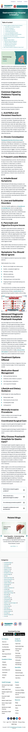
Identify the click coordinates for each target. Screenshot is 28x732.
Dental (5, 566)
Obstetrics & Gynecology (18, 656)
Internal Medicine (8, 591)
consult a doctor (17, 291)
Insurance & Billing (19, 690)
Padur (3, 677)
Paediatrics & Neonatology (18, 663)
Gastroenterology (8, 577)
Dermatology (7, 567)
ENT (5, 576)
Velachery (4, 664)
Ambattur (4, 675)
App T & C (9, 722)
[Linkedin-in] (17, 718)
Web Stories (18, 705)
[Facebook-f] (8, 718)
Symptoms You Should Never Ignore (11, 35)
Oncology (6, 596)
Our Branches (5, 647)
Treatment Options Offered (9, 39)
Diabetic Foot (7, 569)
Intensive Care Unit (19, 675)
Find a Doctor (5, 644)
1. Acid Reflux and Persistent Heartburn (12, 27)
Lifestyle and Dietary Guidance (10, 42)
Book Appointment (6, 653)
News (16, 708)
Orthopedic (18, 660)
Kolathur (4, 667)
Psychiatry (6, 604)
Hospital (6, 586)
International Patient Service (19, 693)
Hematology (6, 584)
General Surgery (19, 672)
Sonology (6, 612)
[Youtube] (19, 718)
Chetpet (4, 662)
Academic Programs (20, 697)
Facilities (4, 656)
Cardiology (6, 564)
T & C (4, 722)
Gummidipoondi (6, 669)
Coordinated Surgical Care (9, 45)
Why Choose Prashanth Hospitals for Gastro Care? (14, 47)
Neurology (6, 594)
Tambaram (4, 672)
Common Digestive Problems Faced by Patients (13, 25)
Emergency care (7, 572)
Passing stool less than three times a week (12, 140)
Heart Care (17, 643)
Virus (5, 616)
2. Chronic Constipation (9, 28)
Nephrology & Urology (18, 649)
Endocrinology (7, 574)
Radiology (6, 607)
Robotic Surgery (7, 611)
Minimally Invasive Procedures (10, 44)
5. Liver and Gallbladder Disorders (11, 32)
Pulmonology (7, 606)
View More (17, 677)
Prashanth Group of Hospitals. (16, 727)
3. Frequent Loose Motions (9, 29)
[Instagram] (11, 718)
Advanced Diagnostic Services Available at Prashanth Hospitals (14, 38)
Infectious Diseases (8, 587)
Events (17, 710)
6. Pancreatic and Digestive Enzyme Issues (12, 34)
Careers (17, 685)
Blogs (16, 702)
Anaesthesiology (8, 562)
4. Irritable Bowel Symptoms (9, 31)
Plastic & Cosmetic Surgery (10, 602)
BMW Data (14, 724)
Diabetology (6, 571)
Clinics (16, 713)
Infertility (6, 589)
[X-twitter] (14, 718)
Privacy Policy (21, 722)
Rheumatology (7, 609)
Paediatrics (6, 601)
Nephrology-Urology (8, 592)
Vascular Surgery (8, 614)
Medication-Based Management (10, 41)
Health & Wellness (8, 582)
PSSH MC (14, 722)
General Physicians (8, 579)
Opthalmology (7, 597)
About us (4, 641)
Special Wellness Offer (6, 650)
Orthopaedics (7, 599)
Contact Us (18, 687)
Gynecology (6, 581)
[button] (15, 6)
